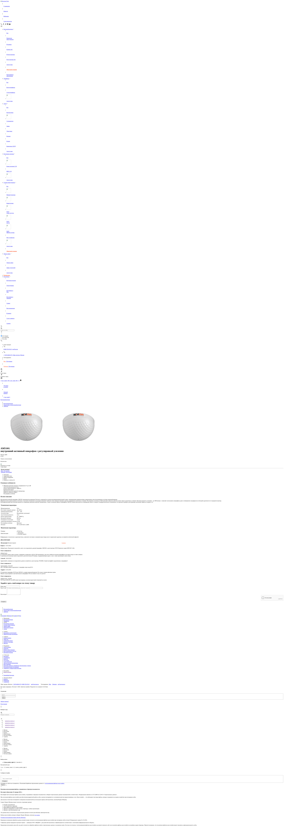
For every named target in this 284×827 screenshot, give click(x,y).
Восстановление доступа (10, 651)
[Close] (1, 688)
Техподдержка (7, 647)
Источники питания (9, 154)
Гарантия (6, 648)
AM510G (6, 406)
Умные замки (7, 253)
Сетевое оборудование (9, 182)
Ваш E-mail (15, 588)
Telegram (54, 684)
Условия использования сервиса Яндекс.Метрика (13, 817)
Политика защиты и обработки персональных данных (17, 665)
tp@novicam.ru (61, 684)
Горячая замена (7, 638)
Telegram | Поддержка (6, 472)
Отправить (3, 601)
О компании (7, 657)
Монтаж (6, 643)
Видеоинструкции (8, 652)
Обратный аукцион (8, 627)
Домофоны (6, 78)
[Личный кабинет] (1, 378)
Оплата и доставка (8, 642)
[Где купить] (1, 369)
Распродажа (7, 275)
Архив (5, 629)
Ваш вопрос (4, 594)
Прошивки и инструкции (10, 632)
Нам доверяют (7, 664)
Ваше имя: (3, 586)
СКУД (5, 103)
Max (50, 684)
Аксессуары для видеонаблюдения (12, 405)
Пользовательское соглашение (11, 667)
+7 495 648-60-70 (16, 684)
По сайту (4, 339)
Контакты (6, 656)
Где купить (6, 660)
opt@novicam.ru (35, 684)
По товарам (5, 336)
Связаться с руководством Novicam (12, 668)
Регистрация (4, 704)
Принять (3, 784)
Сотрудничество (8, 661)
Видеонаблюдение (8, 29)
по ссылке (37, 815)
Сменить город (4, 376)
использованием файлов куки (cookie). (54, 783)
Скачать (64, 543)
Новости (6, 659)
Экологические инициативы (11, 663)
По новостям (5, 337)
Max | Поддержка (5, 470)
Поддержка (7, 276)
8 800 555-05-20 (25, 684)
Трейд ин (6, 639)
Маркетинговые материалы (10, 634)
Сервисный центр (8, 640)
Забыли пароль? (5, 701)
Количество (4, 461)
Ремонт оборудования (9, 649)
